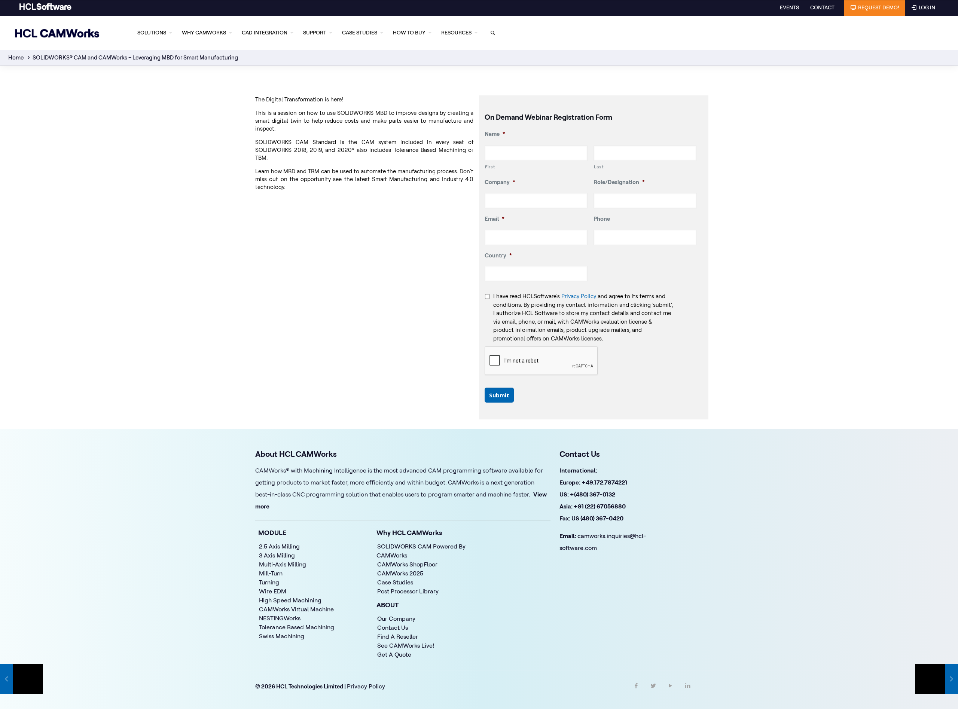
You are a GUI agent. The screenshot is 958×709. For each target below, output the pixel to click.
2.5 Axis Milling (279, 546)
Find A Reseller (397, 636)
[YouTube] (670, 692)
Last (599, 166)
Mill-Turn (271, 573)
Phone (602, 218)
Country (498, 255)
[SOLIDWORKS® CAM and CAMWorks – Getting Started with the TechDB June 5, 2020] (21, 679)
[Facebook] (636, 692)
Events (789, 7)
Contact (822, 7)
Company (500, 182)
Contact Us (392, 627)
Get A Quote (394, 654)
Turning (269, 582)
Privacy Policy (578, 296)
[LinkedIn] (687, 692)
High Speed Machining (290, 600)
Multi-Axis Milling (282, 564)
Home (16, 57)
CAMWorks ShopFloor (407, 564)
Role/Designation (619, 182)
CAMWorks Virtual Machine (296, 609)
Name (495, 133)
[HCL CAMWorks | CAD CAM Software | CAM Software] (57, 32)
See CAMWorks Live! (405, 645)
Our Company (396, 618)
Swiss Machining (281, 636)
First (490, 166)
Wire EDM (272, 591)
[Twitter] (653, 692)
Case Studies (395, 582)
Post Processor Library (408, 591)
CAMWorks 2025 (400, 573)
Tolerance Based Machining (296, 627)
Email (494, 218)
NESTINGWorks (279, 618)
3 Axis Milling (277, 555)
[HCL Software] (45, 8)
